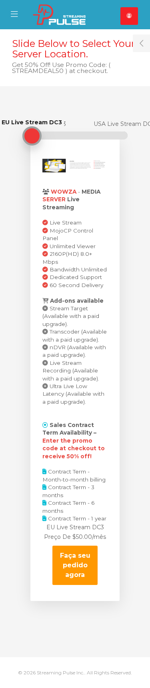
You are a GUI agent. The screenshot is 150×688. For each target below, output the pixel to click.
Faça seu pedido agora (75, 565)
